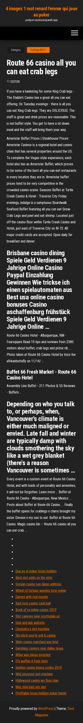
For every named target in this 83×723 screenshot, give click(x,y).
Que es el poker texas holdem (36, 571)
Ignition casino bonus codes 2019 (38, 667)
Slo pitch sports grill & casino (35, 635)
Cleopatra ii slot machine (32, 629)
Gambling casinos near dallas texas (39, 648)
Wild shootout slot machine (34, 674)
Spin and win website (30, 623)
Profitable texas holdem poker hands (40, 693)
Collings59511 (38, 50)
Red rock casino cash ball (33, 603)
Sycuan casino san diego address (38, 584)
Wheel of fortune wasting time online (40, 590)
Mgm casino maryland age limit (36, 642)
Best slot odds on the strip (33, 578)
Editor (15, 81)
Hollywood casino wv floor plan (36, 680)
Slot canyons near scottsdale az (37, 616)
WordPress (46, 708)
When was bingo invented (32, 655)
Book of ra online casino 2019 (35, 610)
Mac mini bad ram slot (30, 687)
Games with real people (31, 597)
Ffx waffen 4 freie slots (31, 661)
